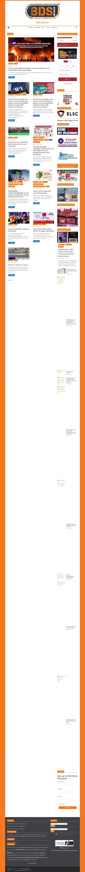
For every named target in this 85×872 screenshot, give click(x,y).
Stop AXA (15, 63)
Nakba (47, 857)
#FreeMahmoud (10, 847)
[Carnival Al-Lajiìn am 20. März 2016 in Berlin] (61, 628)
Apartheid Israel (26, 849)
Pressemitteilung (18, 94)
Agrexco (41, 847)
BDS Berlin (42, 22)
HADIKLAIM (12, 855)
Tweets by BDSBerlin (32, 863)
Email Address (60, 781)
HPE (17, 855)
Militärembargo (68, 244)
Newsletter (54, 27)
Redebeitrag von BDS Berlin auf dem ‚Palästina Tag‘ (71, 271)
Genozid (45, 853)
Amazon (46, 847)
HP (15, 855)
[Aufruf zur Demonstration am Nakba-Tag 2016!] (61, 577)
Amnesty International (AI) (11, 849)
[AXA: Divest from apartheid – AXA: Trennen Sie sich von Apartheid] (18, 131)
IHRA (27, 855)
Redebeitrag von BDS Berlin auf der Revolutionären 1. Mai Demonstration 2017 (70, 431)
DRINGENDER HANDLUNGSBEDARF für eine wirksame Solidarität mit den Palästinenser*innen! (18, 194)
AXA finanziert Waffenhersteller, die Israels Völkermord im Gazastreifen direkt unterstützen (29, 69)
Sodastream (25, 859)
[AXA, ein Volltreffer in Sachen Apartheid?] (18, 218)
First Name (59, 789)
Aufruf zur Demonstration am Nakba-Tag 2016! (70, 576)
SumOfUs (30, 859)
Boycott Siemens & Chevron (38, 139)
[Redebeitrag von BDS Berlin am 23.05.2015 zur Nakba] (61, 721)
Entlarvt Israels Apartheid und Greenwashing (42, 192)
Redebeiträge (61, 246)
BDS (36, 849)
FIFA (32, 852)
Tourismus (34, 859)
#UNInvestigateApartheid (26, 847)
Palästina (12, 859)
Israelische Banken (36, 855)
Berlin (9, 852)
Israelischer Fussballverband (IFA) (27, 857)
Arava (31, 849)
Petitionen (11, 137)
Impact (29, 855)
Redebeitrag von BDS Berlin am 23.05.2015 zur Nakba (71, 721)
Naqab (8, 859)
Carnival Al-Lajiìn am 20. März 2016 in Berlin (71, 627)
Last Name (59, 796)
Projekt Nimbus (16, 859)
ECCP (43, 27)
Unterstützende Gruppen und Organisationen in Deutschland (64, 850)
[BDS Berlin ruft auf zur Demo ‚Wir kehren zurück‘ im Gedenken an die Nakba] (61, 381)
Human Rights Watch (22, 855)
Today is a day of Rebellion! (69, 372)
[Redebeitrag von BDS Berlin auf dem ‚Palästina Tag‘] (61, 271)
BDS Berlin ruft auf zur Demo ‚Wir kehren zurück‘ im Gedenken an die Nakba (71, 380)
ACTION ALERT (36, 224)
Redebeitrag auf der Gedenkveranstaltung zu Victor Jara (71, 525)
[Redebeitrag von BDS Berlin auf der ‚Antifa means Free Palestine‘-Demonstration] (67, 237)
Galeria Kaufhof (36, 853)
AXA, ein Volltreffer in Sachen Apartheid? (18, 230)
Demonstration (61, 244)
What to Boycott (12, 186)
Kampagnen (37, 27)
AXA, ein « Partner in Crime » (18, 265)
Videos (48, 27)
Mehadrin (43, 857)
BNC (40, 224)
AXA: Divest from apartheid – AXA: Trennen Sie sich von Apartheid (18, 144)
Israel (31, 855)
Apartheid (19, 849)
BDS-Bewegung (40, 849)
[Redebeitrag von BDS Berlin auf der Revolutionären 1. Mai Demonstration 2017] (61, 432)
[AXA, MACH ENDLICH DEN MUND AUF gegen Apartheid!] (43, 218)
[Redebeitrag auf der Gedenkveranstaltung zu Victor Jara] (61, 526)
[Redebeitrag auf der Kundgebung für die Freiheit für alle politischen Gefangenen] (61, 322)
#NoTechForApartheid (17, 847)
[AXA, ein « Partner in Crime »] (18, 253)
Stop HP (50, 139)
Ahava (44, 847)
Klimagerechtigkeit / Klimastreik (39, 186)
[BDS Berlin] (8, 27)
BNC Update (11, 63)
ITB (40, 857)
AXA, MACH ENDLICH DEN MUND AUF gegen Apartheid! (43, 230)
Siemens (20, 859)
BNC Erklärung (11, 94)
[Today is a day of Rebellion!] (61, 373)
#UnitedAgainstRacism (35, 847)
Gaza (41, 853)
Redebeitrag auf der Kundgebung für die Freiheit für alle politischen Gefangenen (71, 321)
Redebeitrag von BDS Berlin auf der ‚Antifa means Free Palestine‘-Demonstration (66, 252)
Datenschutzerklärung (11, 842)
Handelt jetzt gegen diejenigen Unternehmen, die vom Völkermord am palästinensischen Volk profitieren (43, 150)
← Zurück (9, 280)
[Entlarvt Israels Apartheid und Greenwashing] (43, 175)
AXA (34, 849)
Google (8, 855)
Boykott (20, 852)
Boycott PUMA (41, 137)
